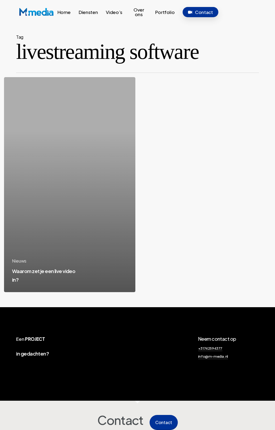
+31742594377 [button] (210, 348)
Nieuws (19, 261)
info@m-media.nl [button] (213, 356)
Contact (163, 422)
